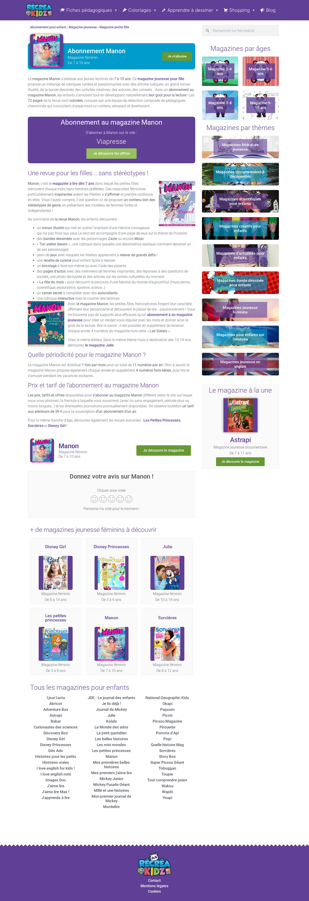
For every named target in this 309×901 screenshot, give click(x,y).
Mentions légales (154, 886)
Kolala (111, 721)
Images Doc (55, 780)
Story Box (167, 756)
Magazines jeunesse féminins (240, 309)
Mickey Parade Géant (111, 784)
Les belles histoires (111, 739)
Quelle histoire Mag (167, 744)
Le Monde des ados (111, 727)
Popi (167, 739)
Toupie (167, 774)
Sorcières (35, 426)
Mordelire (111, 806)
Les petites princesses (55, 618)
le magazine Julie (99, 345)
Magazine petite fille (114, 27)
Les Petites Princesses (161, 420)
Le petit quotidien (111, 733)
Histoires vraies (55, 762)
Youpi (167, 797)
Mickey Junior (111, 778)
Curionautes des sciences (56, 727)
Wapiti (167, 792)
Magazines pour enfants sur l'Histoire (240, 336)
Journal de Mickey (111, 709)
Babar (56, 721)
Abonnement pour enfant (48, 27)
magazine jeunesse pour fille (161, 79)
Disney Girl (57, 426)
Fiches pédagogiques (89, 10)
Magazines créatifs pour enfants (240, 228)
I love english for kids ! (56, 768)
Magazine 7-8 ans (220, 105)
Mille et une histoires (111, 790)
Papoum (167, 709)
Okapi (167, 703)
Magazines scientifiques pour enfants (240, 201)
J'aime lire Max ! (55, 792)
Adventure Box (55, 709)
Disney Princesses (111, 546)
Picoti (167, 715)
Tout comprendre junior (167, 780)
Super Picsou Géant (167, 762)
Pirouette (167, 727)
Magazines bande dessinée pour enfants (240, 282)
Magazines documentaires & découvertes (240, 174)
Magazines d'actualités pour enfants (240, 255)
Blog (271, 10)
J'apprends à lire (56, 797)
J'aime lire (55, 786)
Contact (154, 880)
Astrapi (56, 715)
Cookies (154, 891)
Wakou (167, 786)
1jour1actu (55, 697)
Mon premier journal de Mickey (111, 798)
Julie (167, 546)
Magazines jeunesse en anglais (240, 364)
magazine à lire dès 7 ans (73, 183)
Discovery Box (55, 733)
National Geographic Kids (167, 697)
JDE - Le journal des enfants (111, 697)
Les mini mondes (111, 744)
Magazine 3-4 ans (220, 71)
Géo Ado (55, 750)
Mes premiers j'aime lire (111, 773)
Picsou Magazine (167, 721)
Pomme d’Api (167, 733)
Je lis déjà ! (111, 703)
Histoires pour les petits (55, 756)
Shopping (239, 10)
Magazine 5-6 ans (260, 71)
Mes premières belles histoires (111, 764)
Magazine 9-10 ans (260, 105)
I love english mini (55, 774)
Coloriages (139, 10)
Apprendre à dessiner (190, 10)
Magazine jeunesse (83, 27)
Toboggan (167, 768)
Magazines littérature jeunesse (240, 147)
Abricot (55, 703)
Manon (111, 617)
